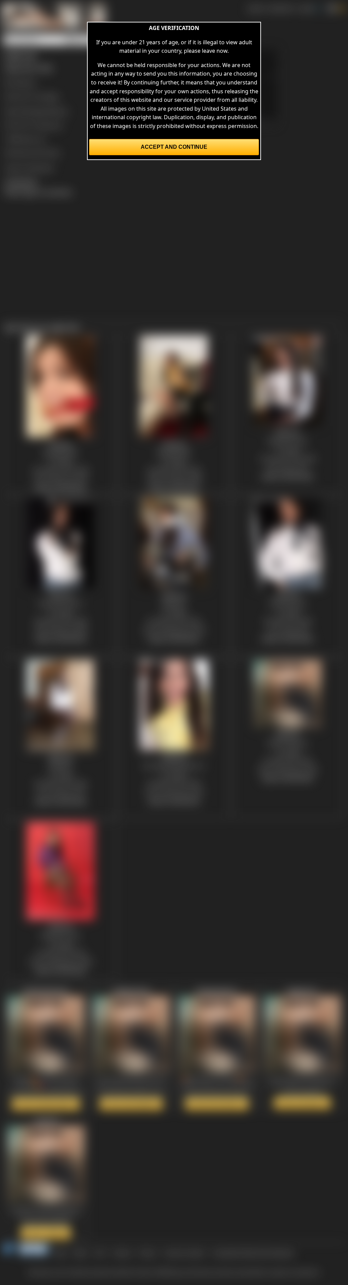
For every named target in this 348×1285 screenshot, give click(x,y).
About (80, 1252)
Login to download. (29, 167)
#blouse (57, 111)
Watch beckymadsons (217, 1104)
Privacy (147, 1252)
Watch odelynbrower (131, 1104)
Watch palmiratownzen (46, 1104)
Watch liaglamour (302, 1103)
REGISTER (280, 8)
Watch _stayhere (46, 1233)
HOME (255, 8)
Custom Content (184, 1252)
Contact (122, 1252)
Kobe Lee (50, 125)
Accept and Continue (174, 147)
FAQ (100, 1252)
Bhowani (24, 82)
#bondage (32, 111)
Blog (60, 1252)
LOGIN (305, 8)
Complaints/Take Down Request (253, 1252)
